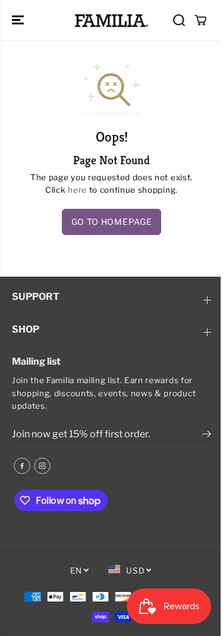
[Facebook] (22, 466)
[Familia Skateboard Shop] (111, 20)
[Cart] (200, 20)
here (77, 190)
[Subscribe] (206, 435)
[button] (19, 20)
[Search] (179, 20)
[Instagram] (42, 466)
